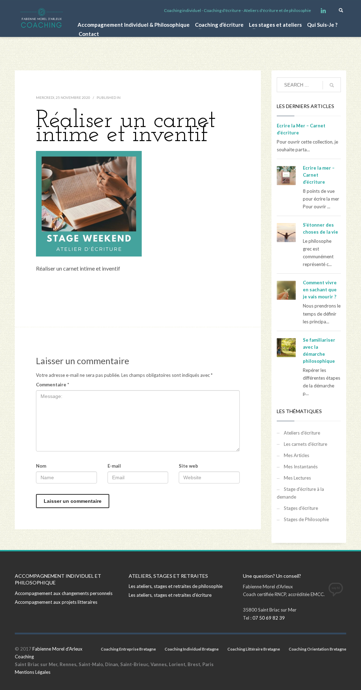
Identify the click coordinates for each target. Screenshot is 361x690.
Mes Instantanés (301, 466)
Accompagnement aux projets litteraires (56, 602)
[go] (332, 85)
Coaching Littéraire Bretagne (253, 649)
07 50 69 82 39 (268, 618)
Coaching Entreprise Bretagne (128, 649)
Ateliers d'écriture (302, 433)
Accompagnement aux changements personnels (63, 593)
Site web (188, 466)
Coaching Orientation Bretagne (317, 649)
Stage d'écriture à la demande (300, 493)
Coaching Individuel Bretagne (192, 649)
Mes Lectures (297, 478)
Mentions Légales (32, 672)
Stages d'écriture (301, 508)
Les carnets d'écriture (305, 444)
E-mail (114, 466)
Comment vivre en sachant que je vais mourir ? (320, 289)
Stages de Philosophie (306, 519)
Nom (41, 466)
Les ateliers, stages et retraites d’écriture (170, 595)
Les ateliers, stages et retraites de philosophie (175, 586)
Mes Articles (296, 455)
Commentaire (52, 384)
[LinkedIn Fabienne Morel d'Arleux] (323, 10)
